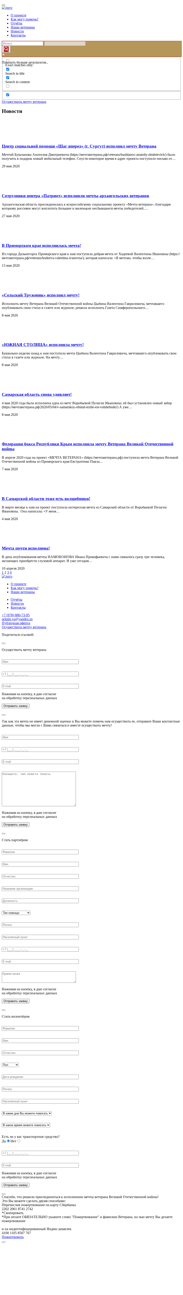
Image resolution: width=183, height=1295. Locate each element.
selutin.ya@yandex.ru (17, 619)
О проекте (18, 15)
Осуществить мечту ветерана (24, 102)
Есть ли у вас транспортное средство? (31, 1137)
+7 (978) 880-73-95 (16, 615)
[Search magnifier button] (6, 49)
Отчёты (16, 23)
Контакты (18, 35)
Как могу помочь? (24, 19)
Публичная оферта (16, 623)
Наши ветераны (23, 27)
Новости (17, 31)
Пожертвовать (13, 1237)
